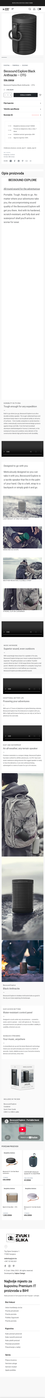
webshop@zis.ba (10, 1259)
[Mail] (27, 161)
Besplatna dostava (9, 1153)
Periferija (15, 65)
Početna (7, 65)
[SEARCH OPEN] (30, 9)
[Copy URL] (31, 161)
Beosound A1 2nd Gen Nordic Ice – (32, 1208)
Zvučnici (25, 65)
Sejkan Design (20, 1273)
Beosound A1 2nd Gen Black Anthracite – (11, 1172)
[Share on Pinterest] (23, 161)
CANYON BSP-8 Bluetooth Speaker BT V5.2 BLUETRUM (32, 1172)
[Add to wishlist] (40, 95)
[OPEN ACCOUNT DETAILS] (34, 9)
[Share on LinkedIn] (19, 161)
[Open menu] (13, 9)
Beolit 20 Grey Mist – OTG (10, 1207)
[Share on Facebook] (15, 161)
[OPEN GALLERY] (22, 34)
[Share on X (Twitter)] (11, 161)
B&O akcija (12, 156)
